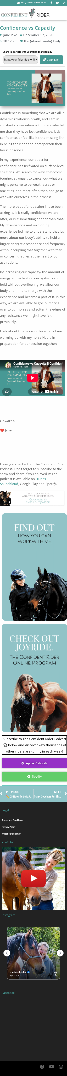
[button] (64, 13)
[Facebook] (42, 1066)
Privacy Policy (8, 827)
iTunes (41, 478)
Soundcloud (9, 483)
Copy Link (52, 59)
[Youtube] (51, 1066)
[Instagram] (61, 1066)
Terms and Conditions (12, 820)
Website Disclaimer (11, 833)
